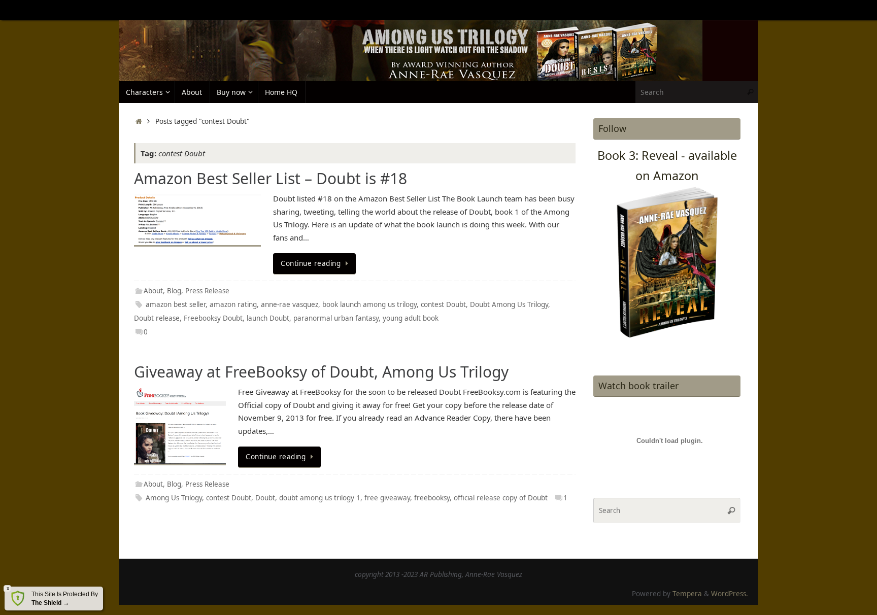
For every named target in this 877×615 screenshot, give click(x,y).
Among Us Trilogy (174, 497)
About (153, 290)
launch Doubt (268, 318)
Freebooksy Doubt (213, 318)
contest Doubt (443, 304)
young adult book (410, 318)
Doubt (265, 497)
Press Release (207, 290)
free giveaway (387, 497)
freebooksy (432, 497)
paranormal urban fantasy (336, 318)
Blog (174, 290)
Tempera (687, 593)
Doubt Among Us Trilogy (509, 304)
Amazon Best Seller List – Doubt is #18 (270, 178)
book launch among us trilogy (369, 304)
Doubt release (157, 318)
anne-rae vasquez (289, 304)
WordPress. (729, 593)
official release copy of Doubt (501, 497)
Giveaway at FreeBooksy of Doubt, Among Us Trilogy (321, 371)
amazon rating (233, 304)
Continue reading (311, 263)
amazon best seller (176, 304)
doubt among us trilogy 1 (319, 497)
